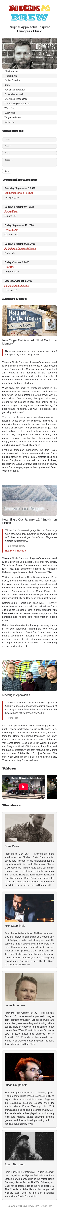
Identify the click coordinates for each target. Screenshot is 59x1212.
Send (7, 171)
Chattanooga (11, 71)
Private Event (11, 211)
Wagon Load (10, 76)
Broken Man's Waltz (14, 94)
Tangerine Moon (12, 117)
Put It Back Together (14, 89)
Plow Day (9, 267)
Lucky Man (9, 113)
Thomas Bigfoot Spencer (17, 103)
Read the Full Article (15, 550)
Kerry (7, 85)
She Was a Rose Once (15, 99)
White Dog (9, 108)
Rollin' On (9, 122)
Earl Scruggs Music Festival (18, 193)
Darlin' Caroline (12, 80)
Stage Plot (46, 1206)
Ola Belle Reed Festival (16, 285)
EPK (37, 1206)
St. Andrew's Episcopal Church (20, 248)
